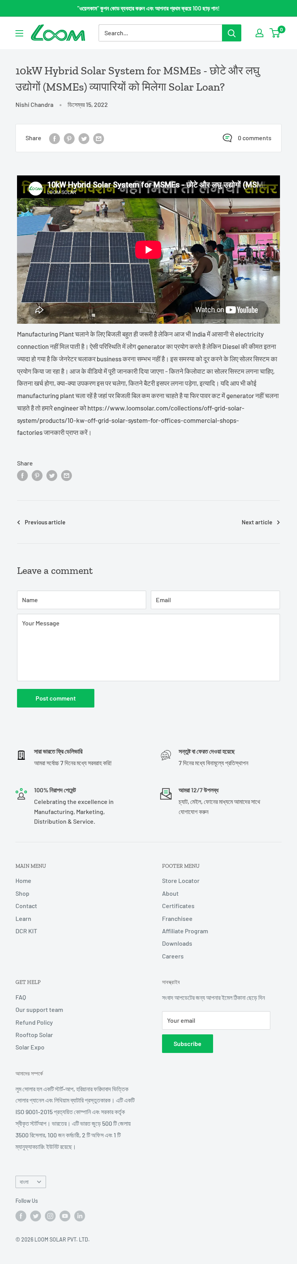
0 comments (254, 137)
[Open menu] (19, 33)
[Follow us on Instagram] (50, 1215)
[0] (275, 33)
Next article (257, 522)
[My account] (259, 33)
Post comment (56, 698)
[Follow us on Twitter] (35, 1215)
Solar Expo (29, 1047)
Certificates (178, 905)
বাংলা (24, 1181)
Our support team (39, 1009)
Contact (26, 905)
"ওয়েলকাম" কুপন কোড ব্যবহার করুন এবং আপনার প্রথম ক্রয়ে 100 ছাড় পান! (148, 8)
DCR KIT (26, 930)
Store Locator (181, 880)
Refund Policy (34, 1022)
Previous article (45, 522)
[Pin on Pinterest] (69, 138)
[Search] (231, 32)
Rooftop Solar (34, 1034)
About (170, 893)
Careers (173, 956)
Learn (23, 918)
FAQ (20, 997)
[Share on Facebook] (54, 138)
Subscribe (187, 1043)
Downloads (177, 943)
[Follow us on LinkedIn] (79, 1215)
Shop (22, 893)
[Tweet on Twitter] (84, 138)
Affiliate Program (185, 930)
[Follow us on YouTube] (65, 1215)
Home (23, 880)
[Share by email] (98, 138)
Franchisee (177, 918)
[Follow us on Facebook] (20, 1215)
